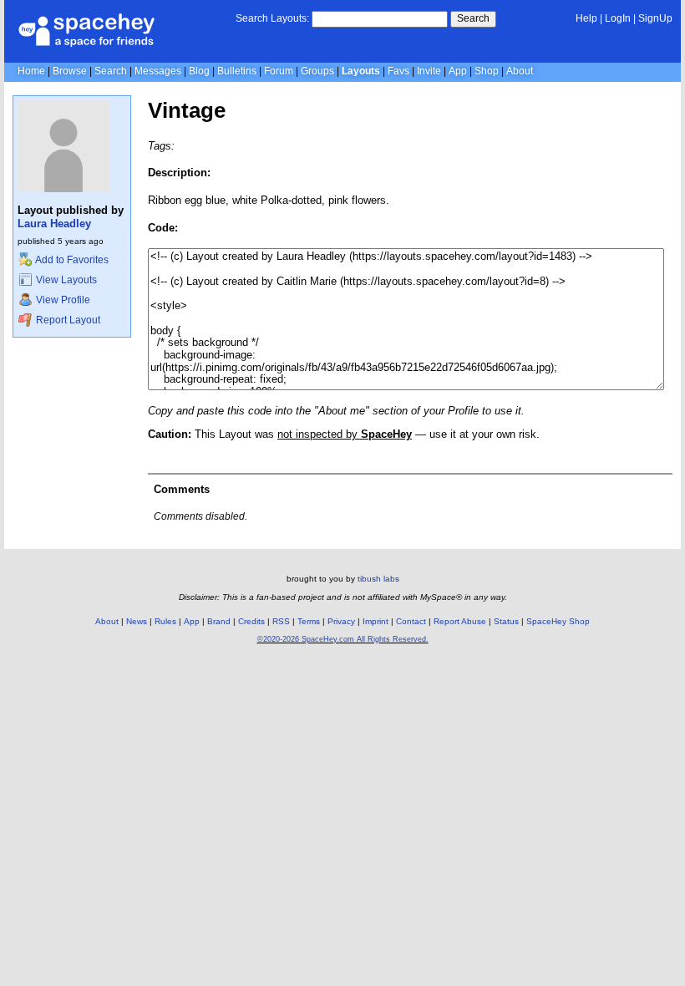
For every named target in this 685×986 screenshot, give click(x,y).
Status (506, 621)
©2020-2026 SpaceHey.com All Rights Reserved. (343, 639)
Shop (486, 71)
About (519, 71)
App (458, 71)
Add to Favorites (71, 260)
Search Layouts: (272, 18)
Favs (398, 71)
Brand (219, 621)
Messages (157, 71)
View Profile (61, 300)
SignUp (655, 18)
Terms (308, 621)
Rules (165, 621)
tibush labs (378, 578)
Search (473, 18)
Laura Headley (54, 223)
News (136, 621)
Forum (278, 71)
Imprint (375, 621)
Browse (70, 71)
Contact (411, 621)
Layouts (361, 71)
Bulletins (236, 71)
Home (31, 71)
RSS (281, 621)
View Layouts (65, 280)
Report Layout (66, 320)
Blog (199, 71)
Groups (317, 71)
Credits (251, 621)
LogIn (618, 18)
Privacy (341, 621)
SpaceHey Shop (558, 621)
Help (586, 18)
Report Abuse (460, 621)
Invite (429, 71)
